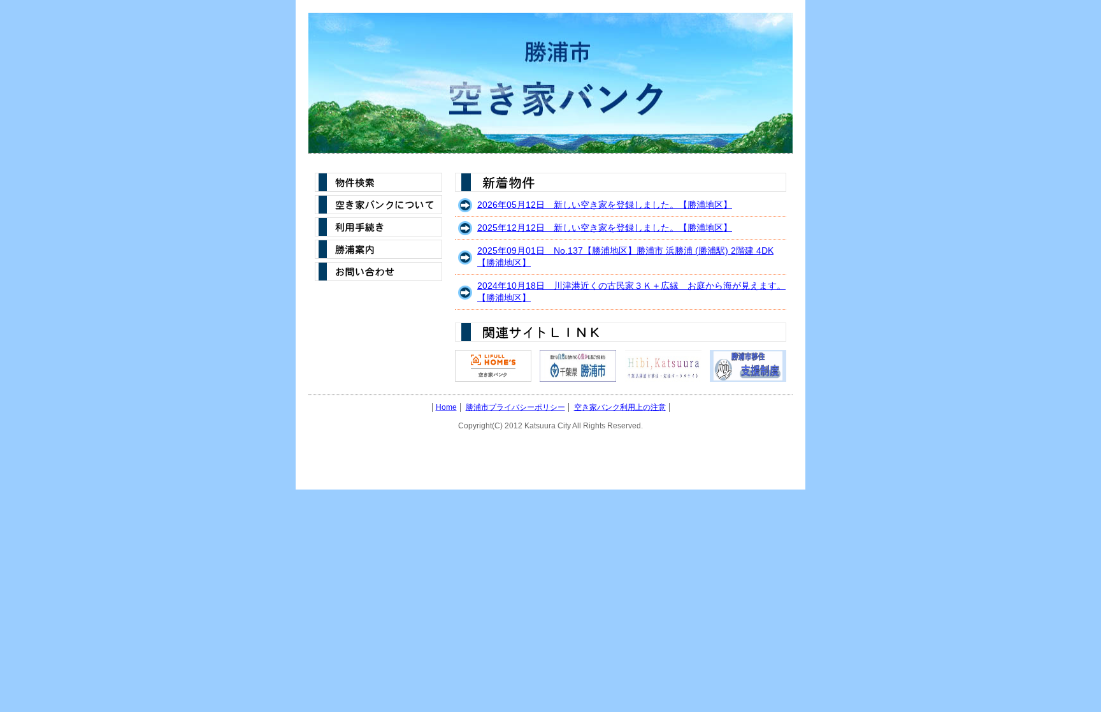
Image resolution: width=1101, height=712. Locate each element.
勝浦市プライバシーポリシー (515, 407)
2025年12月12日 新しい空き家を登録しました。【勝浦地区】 (604, 228)
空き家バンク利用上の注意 (620, 407)
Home (446, 407)
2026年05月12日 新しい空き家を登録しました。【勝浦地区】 (604, 205)
